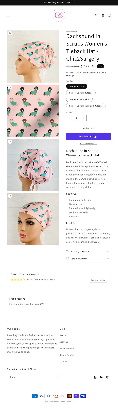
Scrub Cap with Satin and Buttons (85, 105)
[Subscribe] (56, 377)
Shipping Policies (67, 348)
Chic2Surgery (54, 401)
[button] (8, 15)
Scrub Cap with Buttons (81, 92)
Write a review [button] (98, 280)
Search (63, 335)
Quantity (69, 112)
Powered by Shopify (66, 401)
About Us (64, 342)
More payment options (88, 143)
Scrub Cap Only (76, 86)
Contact (63, 361)
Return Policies (67, 355)
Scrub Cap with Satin (79, 99)
